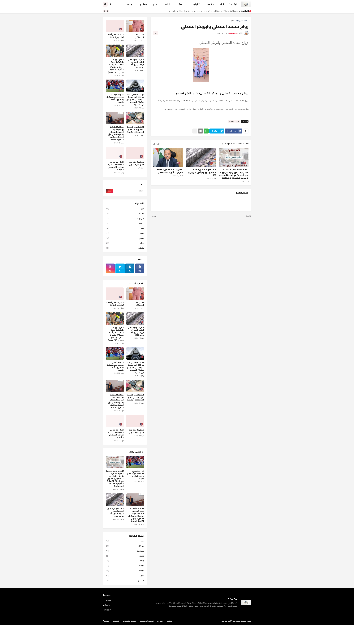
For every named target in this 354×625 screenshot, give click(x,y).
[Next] (104, 11)
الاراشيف (115, 621)
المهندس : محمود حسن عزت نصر (225, 11)
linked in (107, 609)
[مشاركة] (155, 33)
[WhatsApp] (206, 131)
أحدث (248, 216)
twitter (108, 600)
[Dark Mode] (110, 4)
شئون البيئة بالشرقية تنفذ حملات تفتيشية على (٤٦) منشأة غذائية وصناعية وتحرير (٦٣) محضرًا (116, 65)
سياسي (143, 4)
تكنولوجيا (195, 4)
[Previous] (107, 11)
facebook (107, 595)
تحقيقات (168, 4)
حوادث (130, 4)
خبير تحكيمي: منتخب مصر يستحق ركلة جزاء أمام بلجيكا (115, 98)
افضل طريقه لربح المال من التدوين (136, 163)
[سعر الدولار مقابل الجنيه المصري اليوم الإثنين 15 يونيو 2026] (115, 499)
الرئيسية (233, 4)
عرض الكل (157, 144)
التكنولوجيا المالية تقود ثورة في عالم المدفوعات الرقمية (135, 129)
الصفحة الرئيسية (242, 21)
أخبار (155, 4)
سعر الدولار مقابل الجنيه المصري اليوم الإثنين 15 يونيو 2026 (202, 172)
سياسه (125, 233)
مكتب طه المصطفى (139, 35)
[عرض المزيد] (194, 131)
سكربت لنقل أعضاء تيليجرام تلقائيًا (115, 35)
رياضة (181, 4)
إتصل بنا (160, 621)
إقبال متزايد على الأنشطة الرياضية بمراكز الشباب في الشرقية (116, 166)
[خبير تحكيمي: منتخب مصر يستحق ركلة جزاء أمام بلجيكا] (135, 462)
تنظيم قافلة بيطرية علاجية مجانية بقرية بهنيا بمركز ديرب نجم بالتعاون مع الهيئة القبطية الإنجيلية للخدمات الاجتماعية (233, 173)
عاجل (222, 4)
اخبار (125, 208)
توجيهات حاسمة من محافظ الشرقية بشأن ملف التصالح (170, 171)
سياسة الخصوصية (147, 621)
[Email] (200, 131)
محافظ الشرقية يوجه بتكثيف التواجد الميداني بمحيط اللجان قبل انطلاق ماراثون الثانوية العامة (116, 133)
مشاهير (210, 4)
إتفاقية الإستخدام (129, 621)
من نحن (106, 621)
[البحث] (105, 4)
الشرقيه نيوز (226, 621)
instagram (107, 605)
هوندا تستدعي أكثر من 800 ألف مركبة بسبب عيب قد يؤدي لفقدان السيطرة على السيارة (135, 99)
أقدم (154, 216)
